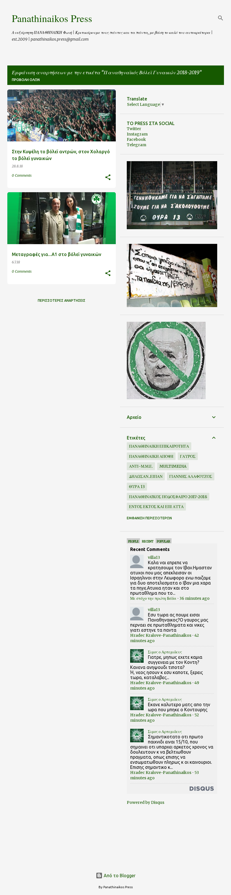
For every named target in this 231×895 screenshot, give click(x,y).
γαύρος (188, 456)
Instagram (137, 134)
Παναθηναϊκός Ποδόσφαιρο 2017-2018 (168, 496)
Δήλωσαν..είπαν (146, 476)
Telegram (136, 144)
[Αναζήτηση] (220, 18)
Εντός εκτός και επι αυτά (156, 506)
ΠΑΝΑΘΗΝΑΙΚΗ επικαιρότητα (159, 446)
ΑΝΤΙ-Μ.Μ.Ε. (141, 466)
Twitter (134, 128)
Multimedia (172, 466)
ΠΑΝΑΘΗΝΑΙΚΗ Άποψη (151, 456)
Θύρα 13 (137, 486)
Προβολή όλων (26, 80)
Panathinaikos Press (52, 18)
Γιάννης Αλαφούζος (190, 476)
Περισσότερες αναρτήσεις (61, 300)
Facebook (136, 139)
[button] (108, 177)
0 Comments (22, 175)
